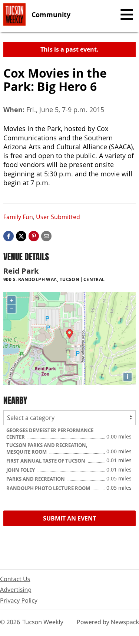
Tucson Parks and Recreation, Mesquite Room (46, 448)
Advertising (16, 590)
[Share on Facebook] (8, 235)
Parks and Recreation (36, 479)
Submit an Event (69, 518)
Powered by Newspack (108, 622)
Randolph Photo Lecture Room (48, 488)
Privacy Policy (18, 600)
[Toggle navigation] (127, 14)
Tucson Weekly (42, 622)
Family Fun (18, 217)
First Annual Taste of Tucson (46, 460)
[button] (34, 235)
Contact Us (15, 579)
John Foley (21, 470)
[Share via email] (46, 235)
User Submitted (58, 217)
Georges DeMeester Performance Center (49, 433)
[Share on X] (21, 235)
